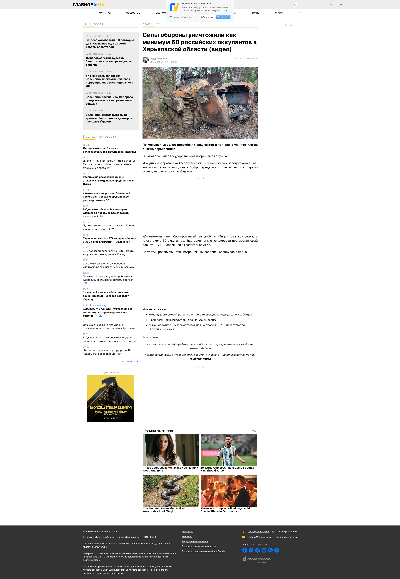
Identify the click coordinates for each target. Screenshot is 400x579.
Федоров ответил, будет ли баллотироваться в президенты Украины (109, 148)
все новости (128, 361)
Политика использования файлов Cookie (203, 551)
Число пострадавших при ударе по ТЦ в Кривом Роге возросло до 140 (108, 350)
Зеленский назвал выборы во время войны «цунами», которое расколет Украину (106, 294)
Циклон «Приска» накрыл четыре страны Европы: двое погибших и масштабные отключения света (109, 162)
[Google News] (270, 550)
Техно (256, 12)
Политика (104, 12)
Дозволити (223, 17)
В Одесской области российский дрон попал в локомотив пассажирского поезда (109, 337)
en (341, 4)
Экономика (163, 12)
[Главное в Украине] (88, 5)
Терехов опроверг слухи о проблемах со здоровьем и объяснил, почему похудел (108, 276)
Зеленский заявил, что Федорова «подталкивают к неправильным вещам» (108, 264)
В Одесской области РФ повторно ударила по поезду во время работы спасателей (106, 211)
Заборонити (206, 17)
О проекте (187, 531)
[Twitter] (251, 550)
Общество (133, 12)
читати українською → (246, 58)
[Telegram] (257, 550)
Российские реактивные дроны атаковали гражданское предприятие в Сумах (108, 179)
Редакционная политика (195, 541)
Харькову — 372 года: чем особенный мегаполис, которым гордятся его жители (107, 310)
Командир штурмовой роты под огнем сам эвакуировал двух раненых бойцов (200, 314)
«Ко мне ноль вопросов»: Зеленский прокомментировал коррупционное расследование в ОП (106, 195)
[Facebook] (244, 550)
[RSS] (276, 550)
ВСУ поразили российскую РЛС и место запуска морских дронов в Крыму (108, 251)
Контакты (187, 536)
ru (336, 4)
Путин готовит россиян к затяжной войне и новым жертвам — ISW (109, 226)
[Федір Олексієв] (145, 62)
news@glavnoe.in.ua (258, 531)
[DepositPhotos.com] (257, 560)
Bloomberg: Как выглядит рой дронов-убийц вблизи (183, 319)
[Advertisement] (200, 205)
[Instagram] (264, 550)
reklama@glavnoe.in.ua (260, 537)
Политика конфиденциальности (199, 546)
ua (331, 4)
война (154, 337)
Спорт (279, 12)
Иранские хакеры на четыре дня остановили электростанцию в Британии (109, 325)
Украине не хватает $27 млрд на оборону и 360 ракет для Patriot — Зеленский (109, 238)
